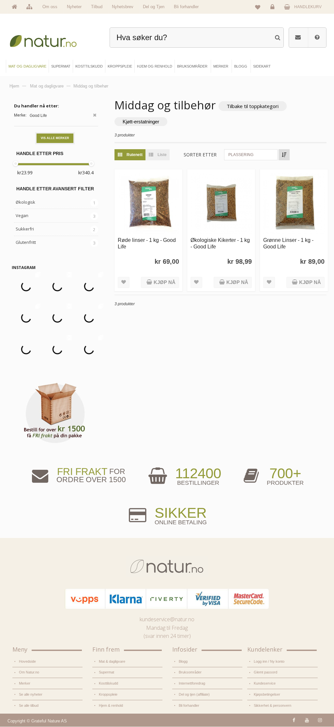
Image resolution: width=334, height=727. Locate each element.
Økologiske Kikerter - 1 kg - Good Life (220, 243)
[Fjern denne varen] (94, 115)
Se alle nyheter (30, 694)
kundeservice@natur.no (167, 619)
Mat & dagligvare (112, 661)
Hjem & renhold (111, 705)
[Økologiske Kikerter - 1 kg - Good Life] (221, 203)
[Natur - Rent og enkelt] (47, 39)
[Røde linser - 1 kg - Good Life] (148, 203)
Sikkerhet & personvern (272, 705)
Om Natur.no (29, 672)
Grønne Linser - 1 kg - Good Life (288, 243)
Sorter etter (200, 154)
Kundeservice (265, 683)
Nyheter (74, 6)
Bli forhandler (186, 6)
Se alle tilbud (28, 705)
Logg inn (273, 11)
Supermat (106, 672)
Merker (24, 683)
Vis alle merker (55, 138)
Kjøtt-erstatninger (141, 121)
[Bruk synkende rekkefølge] (284, 154)
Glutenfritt (26, 242)
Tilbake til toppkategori (253, 106)
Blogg (183, 661)
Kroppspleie (108, 694)
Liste (162, 154)
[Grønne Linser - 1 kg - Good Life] (294, 203)
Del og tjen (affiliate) (194, 694)
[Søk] (277, 37)
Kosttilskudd (108, 683)
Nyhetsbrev (122, 6)
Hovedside (27, 661)
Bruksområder (190, 672)
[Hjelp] (317, 37)
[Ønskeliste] (258, 7)
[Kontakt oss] (298, 37)
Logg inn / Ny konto (269, 661)
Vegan (22, 215)
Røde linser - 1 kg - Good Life (147, 243)
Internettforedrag (192, 683)
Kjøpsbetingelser (267, 694)
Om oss (49, 6)
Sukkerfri (25, 229)
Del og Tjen (153, 6)
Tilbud (96, 6)
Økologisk (25, 202)
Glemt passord (265, 672)
